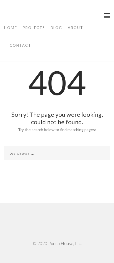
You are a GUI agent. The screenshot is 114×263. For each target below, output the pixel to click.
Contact (20, 45)
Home (10, 27)
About (75, 27)
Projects (34, 27)
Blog (56, 27)
